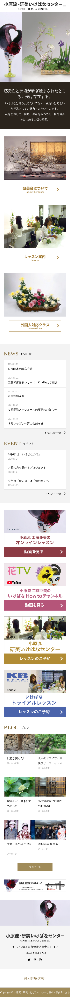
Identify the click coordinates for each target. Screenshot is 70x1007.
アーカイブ (12, 853)
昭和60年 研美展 (48, 844)
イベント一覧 (53, 494)
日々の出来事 (13, 763)
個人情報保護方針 (35, 978)
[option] (35, 47)
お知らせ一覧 (53, 433)
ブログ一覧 (35, 867)
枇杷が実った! (15, 758)
